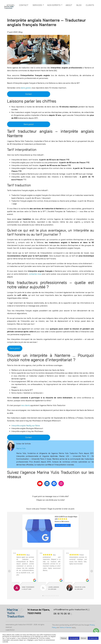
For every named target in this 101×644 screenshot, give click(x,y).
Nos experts (53, 5)
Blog (78, 5)
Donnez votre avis (62, 525)
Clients (90, 5)
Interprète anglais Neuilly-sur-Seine (25, 425)
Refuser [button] (83, 638)
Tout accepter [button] (74, 638)
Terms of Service (65, 627)
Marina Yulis (21, 448)
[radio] (43, 504)
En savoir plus (93, 638)
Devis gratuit (29, 124)
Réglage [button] (63, 638)
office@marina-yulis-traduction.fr (70, 609)
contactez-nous (35, 274)
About (69, 5)
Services (37, 5)
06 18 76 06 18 (62, 613)
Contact (23, 5)
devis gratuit (26, 88)
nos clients (25, 405)
